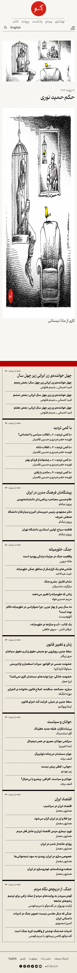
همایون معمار (57, 808)
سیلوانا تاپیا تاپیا (41, 666)
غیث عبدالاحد (44, 571)
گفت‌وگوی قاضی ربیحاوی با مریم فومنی (43, 933)
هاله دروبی (47, 559)
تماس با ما (46, 959)
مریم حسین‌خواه (52, 596)
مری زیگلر (38, 654)
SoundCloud (36, 966)
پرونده (25, 21)
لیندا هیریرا (49, 743)
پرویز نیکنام (44, 502)
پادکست (37, 21)
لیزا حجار (40, 679)
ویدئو (48, 21)
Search (5, 27)
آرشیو (22, 959)
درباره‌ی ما (33, 959)
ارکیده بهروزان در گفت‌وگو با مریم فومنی (40, 901)
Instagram (24, 966)
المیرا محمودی (42, 919)
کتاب (16, 21)
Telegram (32, 966)
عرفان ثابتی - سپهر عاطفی (51, 627)
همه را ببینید (14, 371)
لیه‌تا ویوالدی (46, 704)
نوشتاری (60, 21)
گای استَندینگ (53, 731)
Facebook (28, 966)
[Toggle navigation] (72, 28)
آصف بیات (53, 756)
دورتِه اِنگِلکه (40, 691)
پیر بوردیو (56, 769)
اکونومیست (39, 612)
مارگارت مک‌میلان (58, 584)
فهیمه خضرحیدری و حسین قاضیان (45, 437)
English (15, 27)
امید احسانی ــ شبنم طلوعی (43, 385)
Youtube (40, 966)
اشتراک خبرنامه (61, 959)
